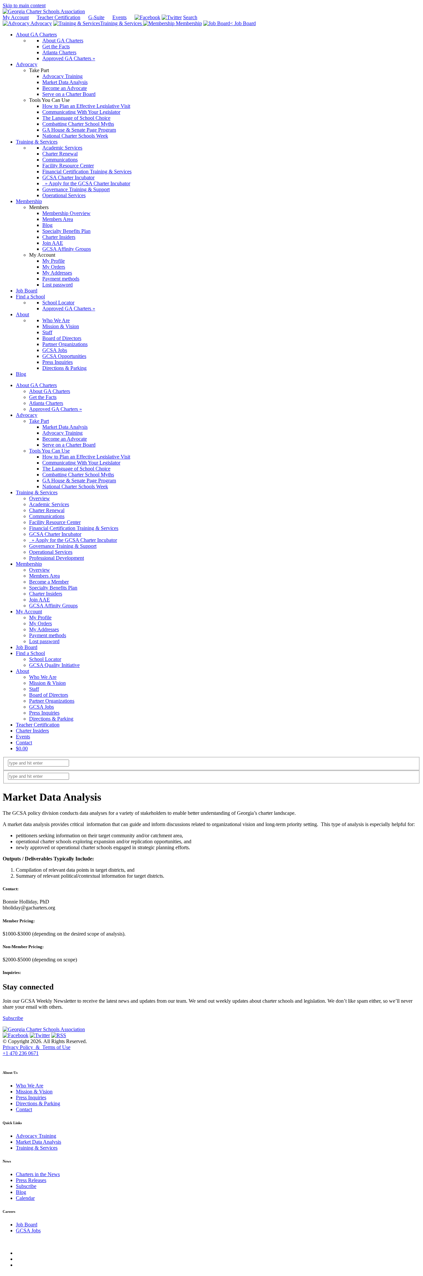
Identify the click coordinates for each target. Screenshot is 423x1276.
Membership (188, 23)
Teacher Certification (58, 17)
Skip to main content (24, 5)
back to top (13, 1059)
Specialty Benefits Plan (53, 588)
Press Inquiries (44, 713)
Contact (24, 742)
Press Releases (31, 1180)
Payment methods (47, 635)
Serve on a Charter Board (69, 445)
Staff (34, 689)
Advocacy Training (62, 433)
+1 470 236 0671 (21, 1053)
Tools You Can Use (49, 451)
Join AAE (39, 599)
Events (119, 17)
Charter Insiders (45, 593)
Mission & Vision (47, 683)
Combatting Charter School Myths (78, 474)
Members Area (44, 576)
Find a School (30, 653)
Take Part (39, 421)
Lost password (44, 641)
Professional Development (56, 558)
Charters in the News (38, 1174)
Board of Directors (48, 695)
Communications (46, 516)
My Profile (40, 617)
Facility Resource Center (55, 522)
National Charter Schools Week (75, 486)
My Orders (40, 623)
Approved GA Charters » (55, 409)
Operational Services (50, 552)
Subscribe (13, 1018)
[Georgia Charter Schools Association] (44, 11)
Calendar (25, 1198)
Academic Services (49, 504)
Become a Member (49, 582)
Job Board (244, 23)
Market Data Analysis (65, 427)
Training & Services (121, 23)
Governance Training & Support (62, 546)
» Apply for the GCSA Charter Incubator (73, 540)
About (22, 671)
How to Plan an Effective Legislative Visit (86, 457)
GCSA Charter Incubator (55, 534)
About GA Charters (36, 385)
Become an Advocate (64, 439)
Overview (39, 498)
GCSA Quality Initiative (54, 665)
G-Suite (96, 17)
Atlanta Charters (46, 403)
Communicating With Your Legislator (81, 462)
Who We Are (43, 677)
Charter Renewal (46, 510)
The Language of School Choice (76, 468)
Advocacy (40, 23)
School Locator (45, 659)
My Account (16, 17)
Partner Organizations (51, 701)
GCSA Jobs (41, 707)
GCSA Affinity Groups (53, 605)
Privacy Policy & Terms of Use (36, 1047)
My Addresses (44, 629)
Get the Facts (43, 397)
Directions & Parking (51, 719)
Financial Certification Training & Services (73, 528)
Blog (21, 1192)
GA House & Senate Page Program (79, 480)
